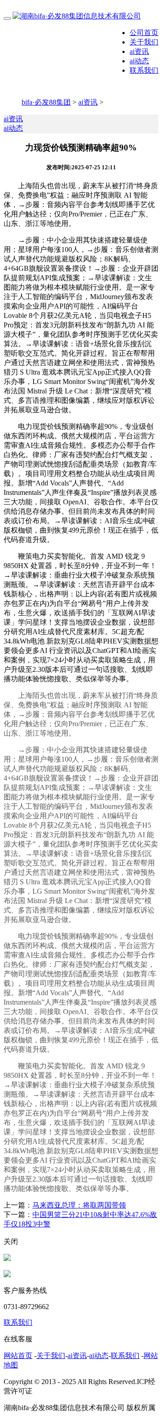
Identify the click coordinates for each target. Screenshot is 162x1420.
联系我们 (144, 70)
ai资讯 (139, 51)
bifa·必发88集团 (46, 102)
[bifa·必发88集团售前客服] (7, 1258)
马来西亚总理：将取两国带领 (79, 1205)
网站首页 (18, 1355)
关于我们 (144, 42)
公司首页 (144, 32)
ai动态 (139, 61)
